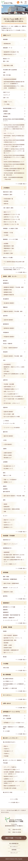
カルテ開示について (8, 681)
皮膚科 (4, 448)
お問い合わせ (7, 703)
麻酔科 (4, 486)
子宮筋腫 (6, 756)
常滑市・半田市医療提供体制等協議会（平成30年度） (13, 178)
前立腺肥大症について (9, 466)
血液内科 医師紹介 (8, 320)
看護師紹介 (6, 612)
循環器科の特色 (8, 290)
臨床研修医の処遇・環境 (10, 640)
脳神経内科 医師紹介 (9, 328)
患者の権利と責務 (8, 65)
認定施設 (6, 643)
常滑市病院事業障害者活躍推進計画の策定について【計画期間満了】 (14, 82)
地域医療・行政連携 (9, 535)
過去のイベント (8, 251)
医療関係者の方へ (7, 548)
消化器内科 (6, 299)
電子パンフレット (8, 652)
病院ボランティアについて (10, 544)
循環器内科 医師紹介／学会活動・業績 (13, 287)
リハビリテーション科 (8, 423)
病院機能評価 (7, 43)
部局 (4, 500)
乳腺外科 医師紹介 (8, 411)
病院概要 (5, 39)
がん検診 (6, 235)
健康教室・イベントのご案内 (10, 239)
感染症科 (5, 352)
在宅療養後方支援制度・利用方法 (12, 557)
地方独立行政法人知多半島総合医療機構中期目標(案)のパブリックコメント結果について (14, 157)
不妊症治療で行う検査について (12, 769)
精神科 (4, 341)
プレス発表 (6, 104)
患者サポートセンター (9, 520)
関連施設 (5, 116)
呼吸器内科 (6, 332)
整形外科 (5, 432)
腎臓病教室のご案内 (9, 248)
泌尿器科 (5, 462)
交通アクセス (6, 92)
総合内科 (5, 280)
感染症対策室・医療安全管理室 (12, 509)
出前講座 (6, 243)
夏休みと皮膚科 (8, 455)
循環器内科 (6, 283)
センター (5, 515)
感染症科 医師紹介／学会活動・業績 (13, 356)
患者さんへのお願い (8, 257)
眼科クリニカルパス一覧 (10, 222)
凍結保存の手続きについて (10, 776)
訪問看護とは (6, 716)
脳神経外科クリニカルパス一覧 (12, 219)
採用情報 (5, 572)
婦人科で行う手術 (7, 792)
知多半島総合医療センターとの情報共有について (13, 684)
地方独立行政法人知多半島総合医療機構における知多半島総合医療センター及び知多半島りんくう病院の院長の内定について (14, 128)
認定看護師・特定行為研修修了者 (11, 615)
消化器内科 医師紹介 (9, 303)
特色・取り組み (7, 75)
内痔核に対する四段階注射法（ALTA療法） (14, 375)
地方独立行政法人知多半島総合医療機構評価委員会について (14, 165)
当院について (7, 35)
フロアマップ (6, 95)
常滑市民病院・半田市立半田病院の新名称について (14, 136)
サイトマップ (14, 853)
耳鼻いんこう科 (7, 475)
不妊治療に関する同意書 (10, 788)
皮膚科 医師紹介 (8, 453)
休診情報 (6, 201)
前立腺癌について (8, 468)
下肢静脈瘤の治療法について (11, 389)
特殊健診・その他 (8, 232)
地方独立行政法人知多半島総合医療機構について (13, 119)
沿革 (4, 72)
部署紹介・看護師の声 (8, 617)
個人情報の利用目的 (8, 678)
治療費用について (8, 779)
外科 (4, 360)
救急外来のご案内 (7, 192)
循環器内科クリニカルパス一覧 (12, 214)
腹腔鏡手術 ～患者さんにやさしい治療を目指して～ (14, 368)
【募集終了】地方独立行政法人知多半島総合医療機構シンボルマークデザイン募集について (14, 151)
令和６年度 (6, 667)
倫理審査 (5, 111)
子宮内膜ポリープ (8, 751)
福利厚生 (5, 596)
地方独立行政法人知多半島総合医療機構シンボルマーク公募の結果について (14, 145)
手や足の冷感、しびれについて (12, 403)
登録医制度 (6, 552)
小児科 (4, 440)
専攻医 (4, 657)
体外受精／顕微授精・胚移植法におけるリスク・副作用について (14, 773)
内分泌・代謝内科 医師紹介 (11, 347)
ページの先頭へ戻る (20, 183)
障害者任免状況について (10, 54)
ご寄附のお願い (7, 114)
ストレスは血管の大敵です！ (11, 394)
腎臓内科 (5, 307)
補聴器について (8, 482)
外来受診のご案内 (7, 194)
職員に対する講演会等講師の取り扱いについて (14, 560)
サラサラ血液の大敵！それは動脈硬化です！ (14, 400)
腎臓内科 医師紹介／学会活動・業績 (13, 311)
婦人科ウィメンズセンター (10, 738)
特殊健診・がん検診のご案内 (10, 228)
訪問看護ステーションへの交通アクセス (14, 722)
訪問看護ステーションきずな (11, 711)
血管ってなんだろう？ (9, 391)
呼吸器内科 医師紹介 (9, 336)
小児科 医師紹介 (8, 444)
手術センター (7, 522)
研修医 (4, 631)
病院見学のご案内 (8, 592)
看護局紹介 (6, 603)
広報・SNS (6, 97)
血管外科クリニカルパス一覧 (11, 217)
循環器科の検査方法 (9, 294)
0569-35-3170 (17, 829)
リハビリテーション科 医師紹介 (12, 427)
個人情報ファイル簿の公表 (10, 688)
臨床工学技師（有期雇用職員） (12, 583)
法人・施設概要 (7, 718)
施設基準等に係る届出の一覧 (11, 52)
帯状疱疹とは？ (8, 457)
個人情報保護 (7, 674)
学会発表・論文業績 (9, 384)
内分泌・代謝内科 (7, 343)
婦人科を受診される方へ (9, 742)
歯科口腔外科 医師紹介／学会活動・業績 (14, 496)
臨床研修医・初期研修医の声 (11, 650)
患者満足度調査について (9, 108)
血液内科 (5, 315)
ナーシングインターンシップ (10, 620)
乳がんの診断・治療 (9, 414)
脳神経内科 (6, 324)
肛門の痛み (6, 371)
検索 (21, 2)
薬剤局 (5, 504)
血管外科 (5, 380)
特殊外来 (6, 203)
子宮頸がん (6, 753)
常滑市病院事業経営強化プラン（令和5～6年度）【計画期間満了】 (14, 87)
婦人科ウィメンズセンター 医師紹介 (12, 760)
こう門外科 (6, 421)
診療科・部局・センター (10, 276)
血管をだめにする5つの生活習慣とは (13, 396)
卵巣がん (6, 746)
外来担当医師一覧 (8, 199)
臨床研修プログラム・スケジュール (13, 638)
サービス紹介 (6, 731)
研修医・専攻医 (7, 627)
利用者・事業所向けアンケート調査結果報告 (13, 727)
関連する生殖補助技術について (12, 785)
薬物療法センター (8, 527)
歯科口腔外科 (6, 491)
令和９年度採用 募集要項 (10, 635)
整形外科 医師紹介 (8, 436)
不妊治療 (5, 763)
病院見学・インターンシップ (10, 587)
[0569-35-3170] (18, 2)
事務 (5, 511)
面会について (7, 212)
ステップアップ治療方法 (10, 767)
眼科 (4, 473)
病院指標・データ (7, 48)
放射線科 (5, 489)
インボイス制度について (10, 564)
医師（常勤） (6, 576)
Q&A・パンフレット (9, 133)
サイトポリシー (7, 695)
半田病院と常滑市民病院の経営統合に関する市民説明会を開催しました (14, 169)
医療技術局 (6, 506)
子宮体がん (6, 748)
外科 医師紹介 (7, 364)
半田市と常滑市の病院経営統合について (14, 162)
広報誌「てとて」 (8, 102)
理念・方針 (6, 61)
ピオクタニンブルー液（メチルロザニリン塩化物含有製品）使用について (13, 268)
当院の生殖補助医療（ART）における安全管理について (14, 782)
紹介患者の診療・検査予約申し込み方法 (14, 555)
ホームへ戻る (14, 799)
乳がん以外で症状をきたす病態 (12, 416)
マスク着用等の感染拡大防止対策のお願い (14, 262)
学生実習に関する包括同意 (10, 69)
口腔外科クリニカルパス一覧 (11, 224)
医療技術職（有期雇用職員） (10, 579)
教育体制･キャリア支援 (9, 607)
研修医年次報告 (8, 647)
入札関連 (5, 663)
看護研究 (5, 609)
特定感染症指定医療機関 (10, 79)
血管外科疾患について (9, 386)
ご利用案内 (6, 188)
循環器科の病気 (8, 292)
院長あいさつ (6, 58)
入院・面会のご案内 (8, 208)
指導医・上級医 (8, 645)
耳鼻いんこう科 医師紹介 (10, 479)
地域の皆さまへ (7, 540)
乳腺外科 (5, 407)
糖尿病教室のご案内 (9, 246)
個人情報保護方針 (14, 843)
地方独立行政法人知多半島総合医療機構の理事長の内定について (14, 141)
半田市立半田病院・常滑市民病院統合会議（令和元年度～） (14, 174)
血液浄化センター (8, 525)
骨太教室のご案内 (8, 253)
